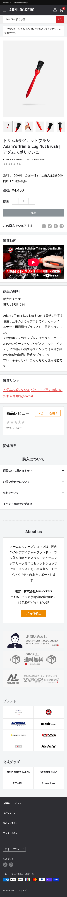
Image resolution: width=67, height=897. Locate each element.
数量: (6, 201)
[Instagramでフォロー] (11, 864)
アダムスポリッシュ (16, 389)
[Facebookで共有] (44, 225)
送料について (11, 493)
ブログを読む (33, 613)
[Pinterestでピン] (50, 225)
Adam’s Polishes (12, 159)
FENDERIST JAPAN (18, 772)
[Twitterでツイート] (56, 225)
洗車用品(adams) (21, 396)
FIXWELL (18, 783)
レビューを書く (47, 413)
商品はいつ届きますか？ (17, 470)
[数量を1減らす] (15, 201)
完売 (33, 212)
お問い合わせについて (16, 481)
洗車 (6, 396)
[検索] (60, 19)
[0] (61, 10)
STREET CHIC (48, 772)
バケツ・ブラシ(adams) (46, 389)
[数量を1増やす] (32, 201)
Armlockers (48, 783)
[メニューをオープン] (4, 10)
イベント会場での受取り (17, 504)
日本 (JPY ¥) (12, 849)
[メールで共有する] (62, 225)
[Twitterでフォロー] (5, 864)
